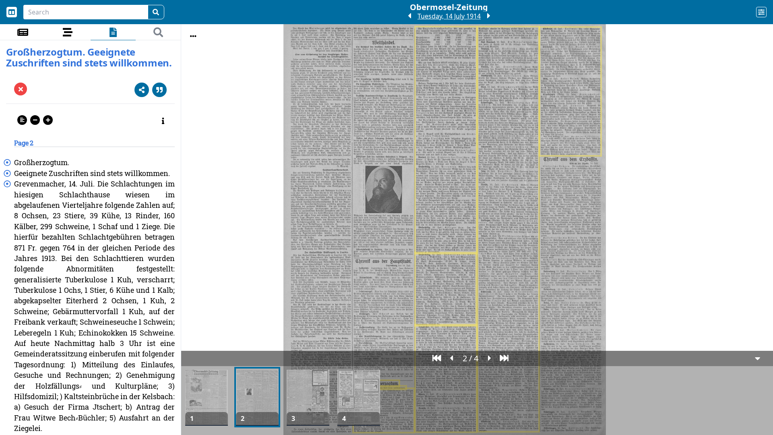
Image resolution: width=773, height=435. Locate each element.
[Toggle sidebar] (11, 12)
